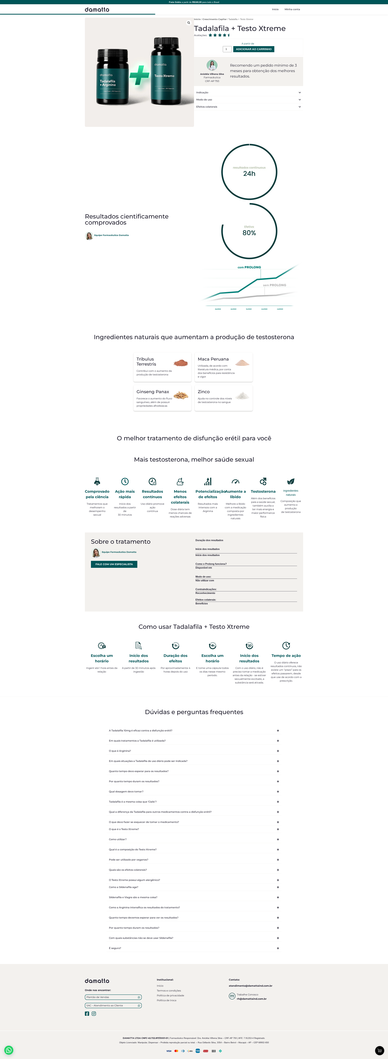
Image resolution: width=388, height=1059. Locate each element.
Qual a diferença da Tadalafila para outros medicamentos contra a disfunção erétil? (160, 811)
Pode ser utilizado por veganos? (128, 859)
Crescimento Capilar (214, 19)
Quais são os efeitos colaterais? (128, 869)
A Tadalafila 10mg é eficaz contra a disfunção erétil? (140, 730)
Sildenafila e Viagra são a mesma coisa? (133, 897)
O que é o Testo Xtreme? (124, 829)
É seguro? (115, 948)
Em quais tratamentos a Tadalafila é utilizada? (137, 740)
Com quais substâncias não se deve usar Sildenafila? (141, 938)
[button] (189, 22)
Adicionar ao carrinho (254, 49)
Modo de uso (204, 99)
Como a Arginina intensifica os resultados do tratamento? (144, 907)
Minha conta (292, 9)
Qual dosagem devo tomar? (126, 791)
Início (275, 9)
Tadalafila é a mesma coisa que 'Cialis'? (133, 801)
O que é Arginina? (120, 750)
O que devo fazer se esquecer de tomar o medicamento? (144, 822)
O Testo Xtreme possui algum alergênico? (134, 880)
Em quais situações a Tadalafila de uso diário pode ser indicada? (148, 761)
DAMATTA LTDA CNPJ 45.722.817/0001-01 (145, 1038)
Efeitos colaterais (206, 106)
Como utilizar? (118, 839)
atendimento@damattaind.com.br (250, 985)
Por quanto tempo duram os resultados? (134, 781)
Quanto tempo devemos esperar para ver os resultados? (143, 917)
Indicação (202, 92)
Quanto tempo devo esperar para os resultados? (139, 771)
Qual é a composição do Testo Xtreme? (133, 849)
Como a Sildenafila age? (123, 887)
